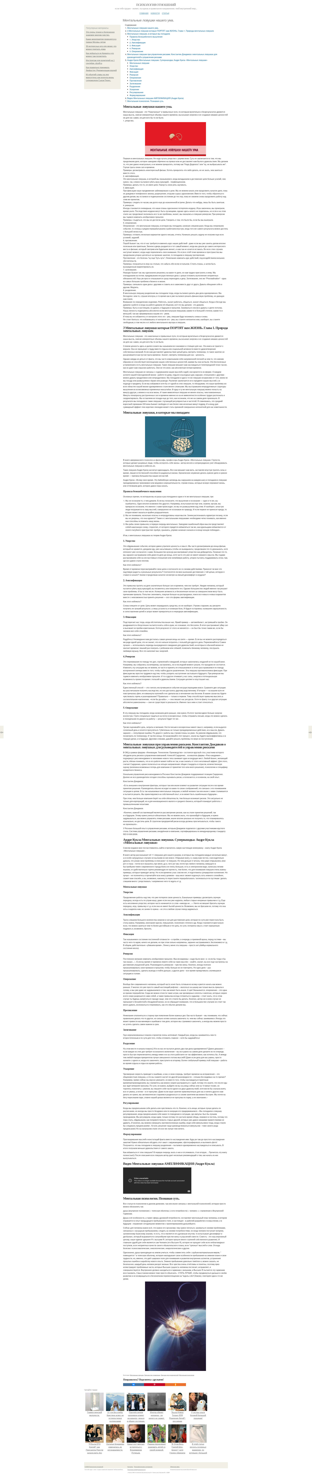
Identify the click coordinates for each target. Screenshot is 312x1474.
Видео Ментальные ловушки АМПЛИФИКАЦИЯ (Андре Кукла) (155, 98)
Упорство (134, 66)
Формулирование (137, 95)
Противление (136, 80)
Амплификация (136, 68)
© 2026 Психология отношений (94, 1467)
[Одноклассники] (175, 1384)
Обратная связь (175, 1467)
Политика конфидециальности (136, 1469)
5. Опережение (136, 51)
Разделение (135, 86)
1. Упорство (135, 39)
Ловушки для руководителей (169, 1375)
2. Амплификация (138, 42)
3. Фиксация (135, 45)
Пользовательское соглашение (143, 1467)
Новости (155, 13)
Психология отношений (156, 5)
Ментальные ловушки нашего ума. (143, 27)
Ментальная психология (186, 1375)
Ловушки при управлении (152, 1375)
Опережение (135, 77)
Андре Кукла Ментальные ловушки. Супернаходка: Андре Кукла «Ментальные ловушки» (167, 60)
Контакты (130, 1467)
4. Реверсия (135, 48)
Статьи (165, 13)
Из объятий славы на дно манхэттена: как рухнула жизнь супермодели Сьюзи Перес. (100, 77)
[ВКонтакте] (133, 1384)
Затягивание (135, 83)
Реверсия (134, 74)
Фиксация (134, 71)
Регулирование (136, 92)
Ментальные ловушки (139, 63)
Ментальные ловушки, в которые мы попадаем (148, 33)
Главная (143, 13)
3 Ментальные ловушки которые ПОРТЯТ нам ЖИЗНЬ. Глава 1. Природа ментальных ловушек (170, 30)
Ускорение (134, 89)
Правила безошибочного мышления (146, 36)
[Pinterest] (154, 1384)
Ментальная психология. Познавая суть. (145, 101)
